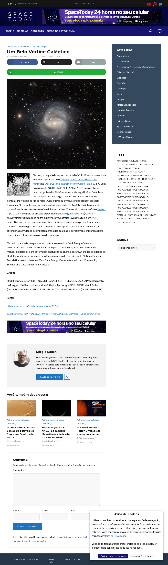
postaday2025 (140, 211)
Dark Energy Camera (17, 314)
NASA (133, 186)
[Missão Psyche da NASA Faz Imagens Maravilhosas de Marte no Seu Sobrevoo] (56, 408)
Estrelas (139, 172)
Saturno (121, 215)
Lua (119, 182)
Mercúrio (137, 182)
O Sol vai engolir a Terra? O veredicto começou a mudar (88, 431)
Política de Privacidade (114, 536)
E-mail (45, 510)
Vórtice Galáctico (90, 314)
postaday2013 (124, 193)
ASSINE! (10, 31)
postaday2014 (140, 193)
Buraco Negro (138, 161)
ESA (151, 164)
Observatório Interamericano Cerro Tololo (69, 183)
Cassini (120, 164)
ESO (119, 168)
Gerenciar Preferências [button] (141, 556)
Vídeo (132, 222)
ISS (139, 179)
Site (72, 510)
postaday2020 (124, 204)
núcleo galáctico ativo (71, 213)
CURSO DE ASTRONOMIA (60, 31)
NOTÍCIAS (22, 31)
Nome (16, 510)
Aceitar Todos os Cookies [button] (113, 556)
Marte (126, 182)
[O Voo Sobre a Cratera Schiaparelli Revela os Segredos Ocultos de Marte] (21, 408)
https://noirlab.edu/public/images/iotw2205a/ (33, 305)
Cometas (130, 164)
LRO (151, 179)
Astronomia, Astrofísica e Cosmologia (23, 46)
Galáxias (35, 314)
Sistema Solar (135, 215)
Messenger (122, 186)
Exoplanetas (123, 175)
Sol (146, 215)
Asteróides (122, 161)
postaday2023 (140, 208)
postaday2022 (59, 314)
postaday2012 (140, 190)
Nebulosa (143, 186)
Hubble (121, 179)
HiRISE (147, 175)
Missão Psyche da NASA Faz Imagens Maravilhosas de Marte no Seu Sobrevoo (56, 432)
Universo (74, 314)
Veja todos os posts (49, 377)
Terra (146, 218)
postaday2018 (124, 200)
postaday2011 (124, 190)
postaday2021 (140, 204)
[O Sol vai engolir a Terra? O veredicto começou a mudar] (91, 408)
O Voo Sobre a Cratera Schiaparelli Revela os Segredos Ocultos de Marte (21, 432)
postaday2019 (140, 200)
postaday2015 (124, 197)
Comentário (19, 470)
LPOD (144, 179)
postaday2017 (140, 197)
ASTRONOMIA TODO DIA (29, 4)
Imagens (45, 46)
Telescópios (134, 218)
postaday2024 (124, 211)
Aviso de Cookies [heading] (126, 514)
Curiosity (142, 164)
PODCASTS (37, 31)
